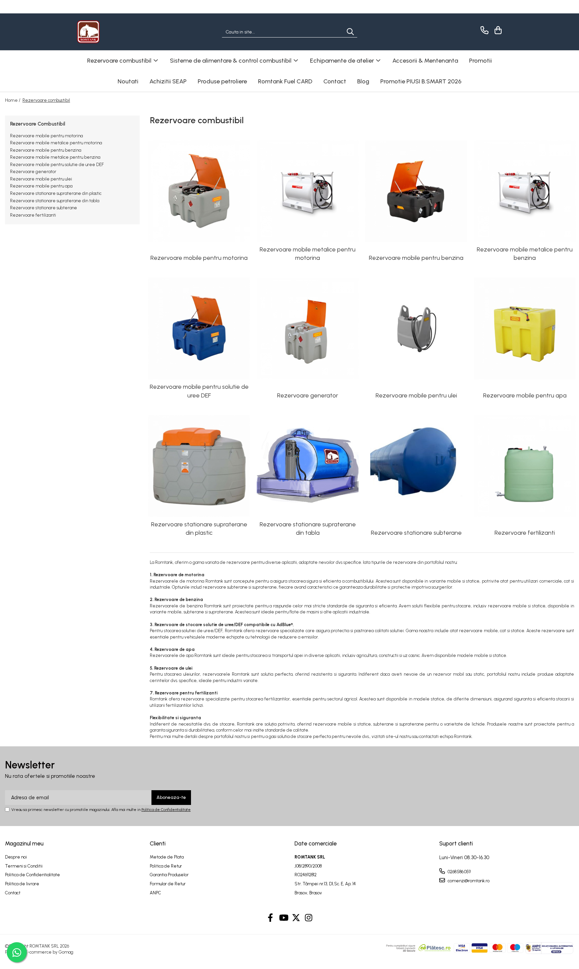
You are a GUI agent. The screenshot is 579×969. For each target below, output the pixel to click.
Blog (363, 81)
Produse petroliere (222, 81)
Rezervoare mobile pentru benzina (45, 150)
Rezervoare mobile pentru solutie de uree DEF (57, 164)
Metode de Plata (167, 857)
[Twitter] (296, 918)
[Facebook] (270, 918)
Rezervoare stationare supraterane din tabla (54, 200)
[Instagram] (309, 918)
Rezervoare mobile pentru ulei (41, 178)
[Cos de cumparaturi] (497, 30)
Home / (13, 100)
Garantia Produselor (169, 874)
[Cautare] (350, 32)
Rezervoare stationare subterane (43, 207)
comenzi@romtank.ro (468, 880)
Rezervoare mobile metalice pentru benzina (55, 157)
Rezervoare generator (33, 171)
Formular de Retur (168, 883)
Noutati (128, 81)
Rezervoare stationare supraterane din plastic (56, 193)
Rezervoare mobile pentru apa (41, 186)
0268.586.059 (459, 871)
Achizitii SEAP (168, 81)
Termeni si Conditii (24, 866)
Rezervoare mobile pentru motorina (46, 135)
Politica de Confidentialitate (166, 809)
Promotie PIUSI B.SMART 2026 (420, 81)
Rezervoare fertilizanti (33, 215)
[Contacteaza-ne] (483, 30)
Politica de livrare (22, 883)
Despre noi (16, 857)
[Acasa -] (110, 32)
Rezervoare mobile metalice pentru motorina (56, 142)
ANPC (155, 892)
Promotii (480, 60)
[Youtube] (283, 918)
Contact (334, 81)
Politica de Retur (166, 866)
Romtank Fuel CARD (285, 81)
